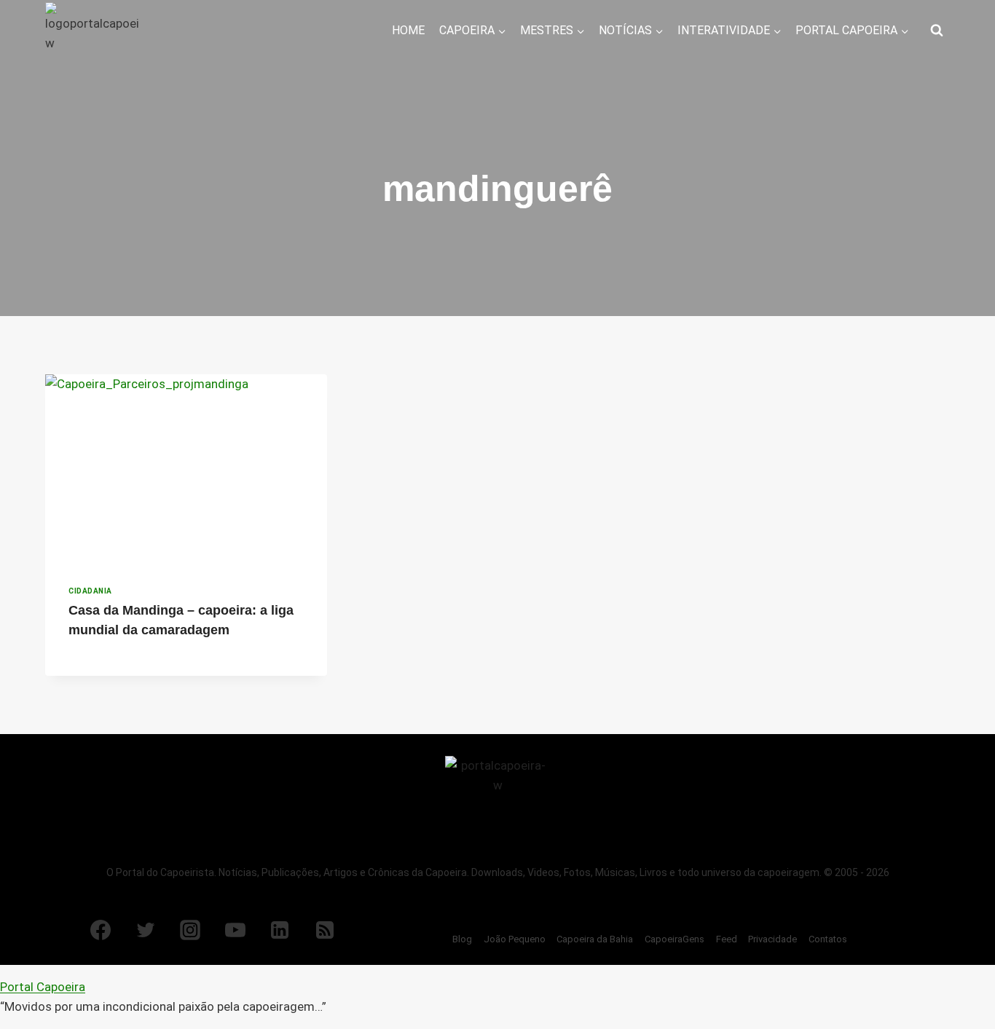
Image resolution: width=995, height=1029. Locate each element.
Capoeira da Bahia (595, 939)
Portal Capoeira (42, 986)
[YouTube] (235, 930)
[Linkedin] (279, 930)
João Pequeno (515, 939)
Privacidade (772, 939)
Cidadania (90, 591)
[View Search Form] (937, 30)
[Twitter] (145, 930)
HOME (408, 30)
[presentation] (186, 468)
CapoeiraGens (674, 939)
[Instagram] (190, 930)
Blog (462, 939)
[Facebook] (100, 930)
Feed (726, 939)
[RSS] (324, 930)
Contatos (828, 939)
